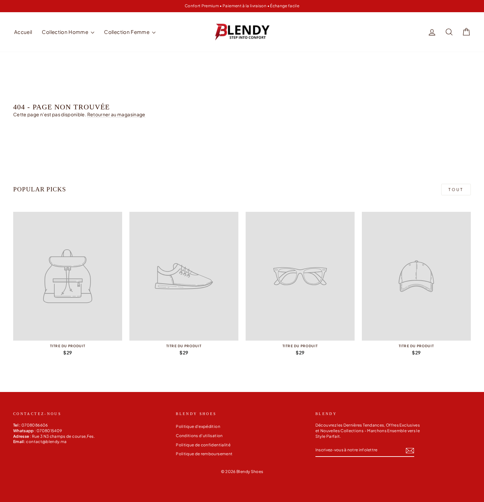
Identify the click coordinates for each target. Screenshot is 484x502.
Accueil (23, 32)
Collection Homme (65, 32)
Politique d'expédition (198, 426)
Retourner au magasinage (116, 114)
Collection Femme (127, 32)
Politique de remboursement (204, 453)
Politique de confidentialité (203, 444)
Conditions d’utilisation (199, 435)
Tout (455, 189)
